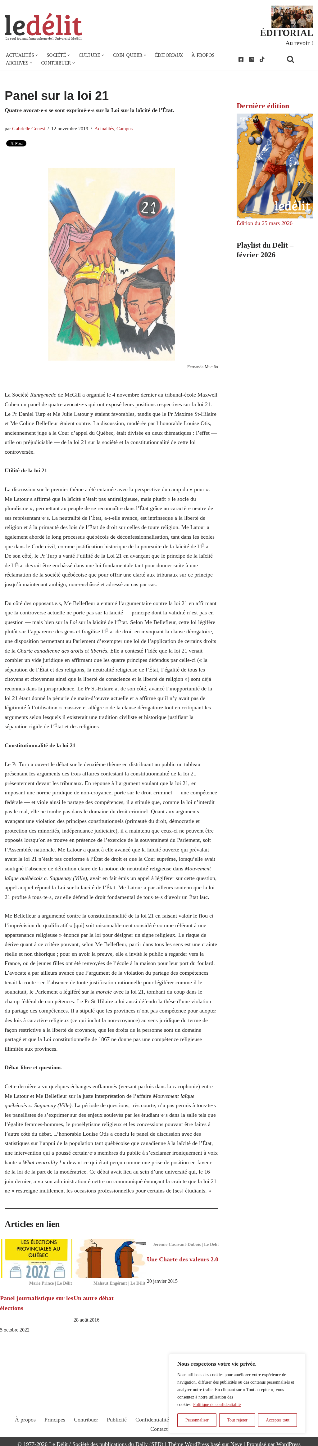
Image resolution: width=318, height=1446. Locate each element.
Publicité (117, 1420)
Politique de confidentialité (217, 1404)
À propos (203, 55)
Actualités (104, 129)
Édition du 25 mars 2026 (265, 223)
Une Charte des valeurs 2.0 (182, 1259)
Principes (54, 1420)
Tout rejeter (237, 1420)
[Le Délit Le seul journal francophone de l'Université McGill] (43, 27)
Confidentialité (152, 1420)
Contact (159, 1429)
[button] (36, 55)
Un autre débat (94, 1298)
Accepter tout (277, 1420)
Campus (124, 129)
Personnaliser (197, 1420)
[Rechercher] (298, 59)
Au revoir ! (299, 42)
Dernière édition (263, 106)
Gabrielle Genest (28, 129)
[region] (237, 1394)
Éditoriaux (169, 55)
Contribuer (86, 1420)
